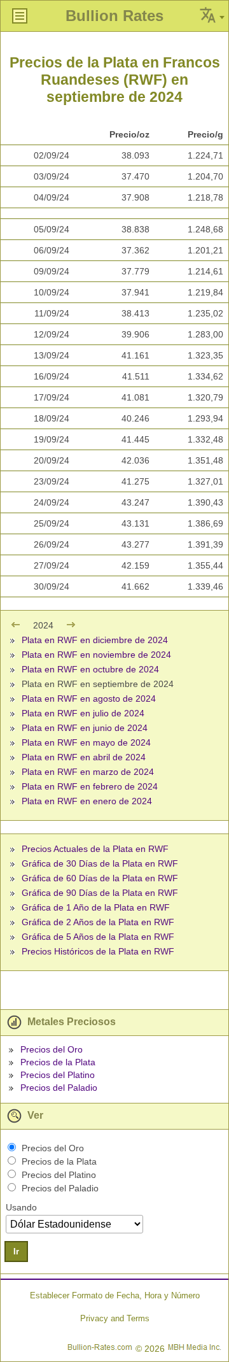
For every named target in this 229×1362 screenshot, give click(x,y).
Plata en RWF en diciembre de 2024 (95, 640)
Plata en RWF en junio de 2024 (85, 728)
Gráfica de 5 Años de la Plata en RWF (98, 937)
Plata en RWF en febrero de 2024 (90, 786)
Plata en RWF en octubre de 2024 (90, 669)
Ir (16, 1251)
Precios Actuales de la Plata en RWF (95, 849)
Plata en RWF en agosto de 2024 (89, 698)
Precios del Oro (51, 1049)
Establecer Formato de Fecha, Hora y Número (115, 1295)
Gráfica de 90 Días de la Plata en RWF (100, 893)
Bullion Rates (114, 15)
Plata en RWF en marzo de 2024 (88, 772)
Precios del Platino (57, 1075)
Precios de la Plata (57, 1062)
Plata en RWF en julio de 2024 (83, 713)
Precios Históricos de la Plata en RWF (98, 951)
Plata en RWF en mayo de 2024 (86, 742)
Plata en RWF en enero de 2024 (87, 801)
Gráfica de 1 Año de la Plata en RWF (96, 907)
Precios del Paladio (58, 1087)
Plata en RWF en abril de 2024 (84, 757)
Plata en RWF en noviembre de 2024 (96, 654)
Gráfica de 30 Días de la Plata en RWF (100, 863)
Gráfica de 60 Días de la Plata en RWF (100, 878)
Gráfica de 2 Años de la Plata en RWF (98, 922)
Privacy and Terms (114, 1318)
